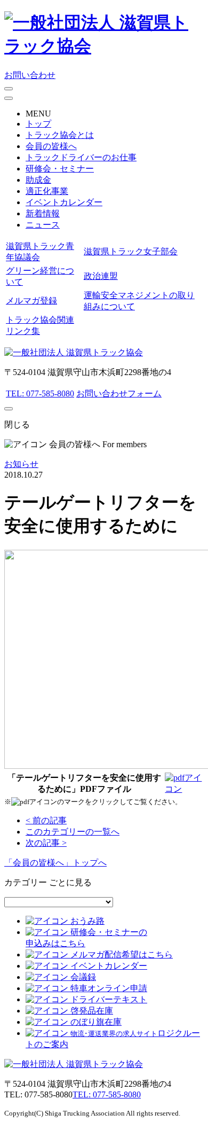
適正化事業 (47, 191)
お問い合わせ (29, 75)
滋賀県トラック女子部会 (131, 251)
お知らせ (21, 464)
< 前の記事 (46, 820)
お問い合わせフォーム (119, 393)
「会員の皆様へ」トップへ (55, 862)
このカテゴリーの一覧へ (72, 831)
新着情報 (43, 213)
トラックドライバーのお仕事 (81, 157)
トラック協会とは (60, 134)
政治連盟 (101, 275)
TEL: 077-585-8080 (40, 393)
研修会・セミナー (60, 168)
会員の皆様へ (51, 146)
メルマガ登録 (31, 300)
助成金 (38, 179)
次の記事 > (46, 842)
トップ (38, 123)
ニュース (43, 224)
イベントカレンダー (64, 202)
